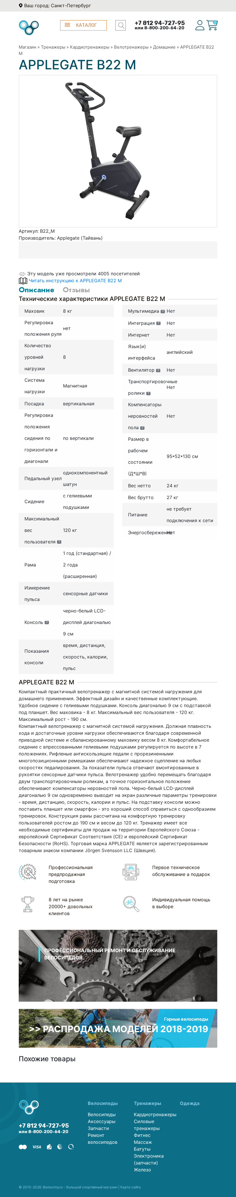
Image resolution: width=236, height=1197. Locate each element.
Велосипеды (102, 1114)
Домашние (164, 47)
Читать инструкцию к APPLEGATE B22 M (75, 280)
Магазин (27, 47)
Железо (142, 1170)
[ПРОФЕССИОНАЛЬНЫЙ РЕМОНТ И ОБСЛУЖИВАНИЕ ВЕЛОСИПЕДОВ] (118, 973)
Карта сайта (130, 1187)
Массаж (143, 1142)
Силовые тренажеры (147, 1124)
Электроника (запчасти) (149, 1159)
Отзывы (76, 290)
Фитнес (142, 1135)
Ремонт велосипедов (102, 1138)
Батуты (142, 1149)
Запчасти (98, 1128)
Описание (36, 290)
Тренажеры (53, 47)
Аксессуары (101, 1121)
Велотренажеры (131, 47)
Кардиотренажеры (89, 47)
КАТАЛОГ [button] (86, 25)
